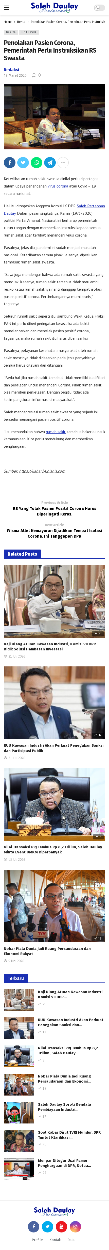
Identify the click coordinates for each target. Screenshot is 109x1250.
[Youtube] (61, 1226)
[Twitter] (47, 1226)
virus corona (57, 186)
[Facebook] (33, 1226)
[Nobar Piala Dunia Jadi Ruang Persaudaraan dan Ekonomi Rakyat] (54, 906)
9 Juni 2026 (16, 961)
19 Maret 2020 (15, 75)
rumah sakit (56, 431)
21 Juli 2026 (16, 656)
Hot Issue (29, 32)
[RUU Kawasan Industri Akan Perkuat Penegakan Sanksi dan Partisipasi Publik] (54, 702)
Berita (11, 32)
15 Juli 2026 (16, 859)
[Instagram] (75, 1226)
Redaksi (11, 69)
